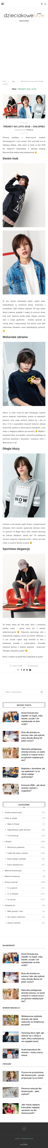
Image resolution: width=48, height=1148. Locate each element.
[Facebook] (41, 4)
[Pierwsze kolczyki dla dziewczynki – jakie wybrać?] (11, 1092)
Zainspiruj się (25, 905)
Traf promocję (26, 836)
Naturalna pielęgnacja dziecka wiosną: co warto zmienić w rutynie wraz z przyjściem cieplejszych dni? (33, 754)
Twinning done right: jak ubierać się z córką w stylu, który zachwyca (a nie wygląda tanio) (32, 1037)
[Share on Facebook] (21, 670)
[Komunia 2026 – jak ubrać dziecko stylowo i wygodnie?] (11, 789)
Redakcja (29, 130)
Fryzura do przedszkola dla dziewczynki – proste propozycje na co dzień (32, 1075)
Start (4, 81)
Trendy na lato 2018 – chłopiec (24, 126)
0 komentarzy (33, 666)
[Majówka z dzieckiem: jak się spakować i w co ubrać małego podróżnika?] (11, 772)
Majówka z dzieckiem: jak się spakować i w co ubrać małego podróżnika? (33, 772)
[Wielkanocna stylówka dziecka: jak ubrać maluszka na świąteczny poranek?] (11, 1020)
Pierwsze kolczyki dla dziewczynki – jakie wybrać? (31, 1091)
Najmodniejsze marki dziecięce (26, 830)
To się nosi (24, 122)
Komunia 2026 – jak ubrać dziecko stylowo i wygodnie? (33, 788)
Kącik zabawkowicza (26, 865)
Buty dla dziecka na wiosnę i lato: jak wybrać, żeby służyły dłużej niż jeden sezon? (33, 736)
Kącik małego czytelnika (26, 859)
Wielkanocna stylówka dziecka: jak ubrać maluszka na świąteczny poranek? (32, 1020)
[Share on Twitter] (24, 670)
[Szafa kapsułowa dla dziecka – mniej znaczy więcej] (11, 1053)
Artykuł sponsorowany (25, 812)
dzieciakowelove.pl (27, 1138)
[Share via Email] (30, 670)
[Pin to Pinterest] (27, 670)
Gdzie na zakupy (25, 818)
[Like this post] (18, 670)
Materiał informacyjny (25, 871)
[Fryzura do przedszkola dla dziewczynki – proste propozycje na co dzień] (11, 1076)
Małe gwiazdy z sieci (26, 911)
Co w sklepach (26, 894)
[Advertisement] (24, 53)
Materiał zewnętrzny (25, 876)
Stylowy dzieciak (25, 882)
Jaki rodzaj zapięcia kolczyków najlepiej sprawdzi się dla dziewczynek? (30, 1108)
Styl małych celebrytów (26, 917)
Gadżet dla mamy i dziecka (26, 853)
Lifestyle (25, 842)
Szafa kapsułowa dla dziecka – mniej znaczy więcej (32, 1052)
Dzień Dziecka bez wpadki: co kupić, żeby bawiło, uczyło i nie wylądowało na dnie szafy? (32, 718)
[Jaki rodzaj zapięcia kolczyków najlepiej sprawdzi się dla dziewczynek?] (11, 1108)
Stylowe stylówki (26, 923)
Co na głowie (26, 888)
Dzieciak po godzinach (26, 847)
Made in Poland (26, 824)
